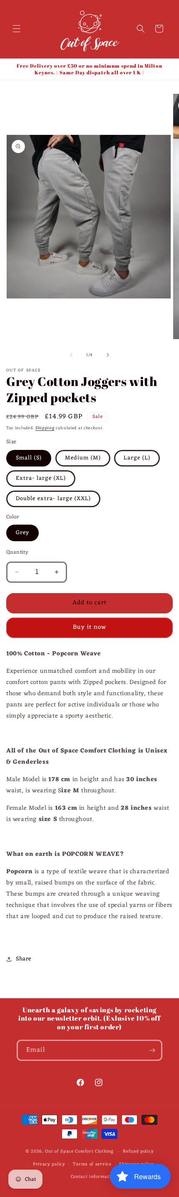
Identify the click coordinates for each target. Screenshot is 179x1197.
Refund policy (138, 1151)
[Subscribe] (152, 1050)
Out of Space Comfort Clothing (79, 1151)
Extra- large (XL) (41, 478)
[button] (16, 29)
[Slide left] (71, 355)
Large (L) (137, 458)
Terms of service (92, 1164)
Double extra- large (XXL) (53, 498)
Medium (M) (83, 458)
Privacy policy (49, 1164)
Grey (22, 533)
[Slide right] (108, 355)
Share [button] (23, 959)
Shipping (45, 428)
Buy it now (89, 627)
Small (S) (29, 458)
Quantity (17, 552)
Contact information (93, 1177)
